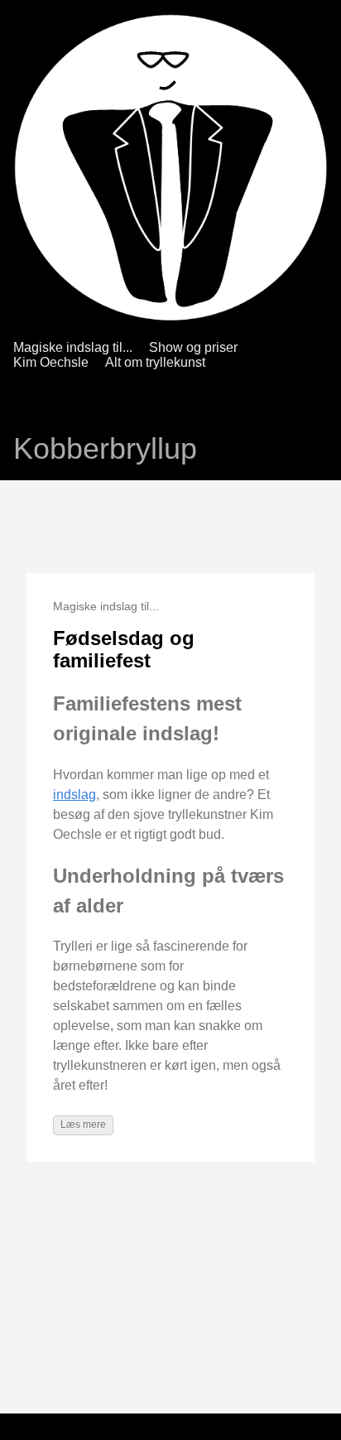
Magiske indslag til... (72, 347)
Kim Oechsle (51, 362)
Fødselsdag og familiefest (124, 649)
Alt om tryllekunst (155, 362)
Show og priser (193, 347)
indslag (74, 794)
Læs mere (83, 1124)
